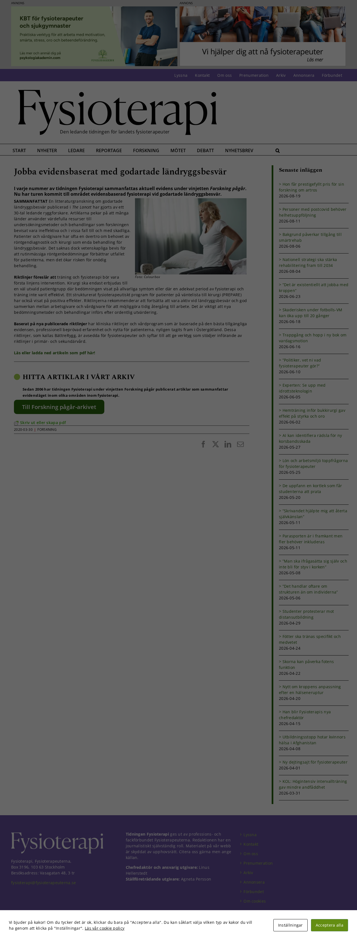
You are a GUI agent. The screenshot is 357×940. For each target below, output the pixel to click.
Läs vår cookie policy (104, 928)
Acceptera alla (329, 925)
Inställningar (290, 925)
